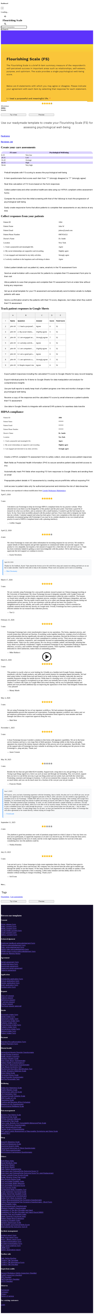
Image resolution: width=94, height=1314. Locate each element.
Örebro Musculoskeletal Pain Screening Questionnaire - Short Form (26, 1202)
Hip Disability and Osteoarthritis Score (15, 1225)
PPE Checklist (6, 1277)
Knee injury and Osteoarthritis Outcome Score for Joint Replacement (27, 1173)
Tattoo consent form (9, 935)
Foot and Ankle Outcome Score (13, 1186)
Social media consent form (11, 931)
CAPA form (5, 1248)
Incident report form (8, 1235)
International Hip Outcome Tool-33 (14, 1227)
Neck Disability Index (8, 1204)
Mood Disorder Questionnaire (12, 1077)
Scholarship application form (12, 979)
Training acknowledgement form (13, 945)
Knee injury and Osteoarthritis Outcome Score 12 (19, 1171)
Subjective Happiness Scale (11, 1088)
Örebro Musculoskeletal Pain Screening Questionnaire (21, 1200)
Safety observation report (11, 1250)
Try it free (13, 115)
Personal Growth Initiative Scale (13, 1096)
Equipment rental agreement (11, 968)
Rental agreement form (10, 962)
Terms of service (7, 1296)
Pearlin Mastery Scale (9, 1090)
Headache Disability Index (10, 1221)
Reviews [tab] (7, 142)
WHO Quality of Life (8, 1098)
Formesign (5, 1290)
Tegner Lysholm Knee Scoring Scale (14, 1175)
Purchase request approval (11, 1006)
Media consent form (9, 929)
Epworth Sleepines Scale (10, 1142)
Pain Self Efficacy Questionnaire (13, 1125)
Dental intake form (8, 1017)
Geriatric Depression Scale (11, 1223)
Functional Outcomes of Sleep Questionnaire (18, 1148)
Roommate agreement (9, 966)
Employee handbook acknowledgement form (18, 943)
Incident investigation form (11, 1242)
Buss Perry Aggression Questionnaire (15, 1065)
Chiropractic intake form (10, 1021)
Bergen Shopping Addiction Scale (13, 1071)
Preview (41, 115)
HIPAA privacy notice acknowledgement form (18, 951)
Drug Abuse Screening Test (11, 1067)
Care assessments (16, 897)
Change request (7, 1004)
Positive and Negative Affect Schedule (15, 1102)
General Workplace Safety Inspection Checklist (19, 1273)
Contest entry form (8, 987)
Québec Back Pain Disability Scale (13, 1194)
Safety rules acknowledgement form (15, 949)
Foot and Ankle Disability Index (12, 1181)
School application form (10, 981)
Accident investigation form (11, 1244)
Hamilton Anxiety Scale (9, 1059)
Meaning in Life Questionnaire (12, 1104)
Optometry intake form (9, 1019)
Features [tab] (5, 136)
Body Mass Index (7, 1161)
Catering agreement (8, 970)
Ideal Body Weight (8, 1165)
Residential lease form (9, 964)
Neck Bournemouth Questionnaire (14, 1206)
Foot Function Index (8, 1188)
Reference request (8, 1000)
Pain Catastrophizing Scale (11, 1127)
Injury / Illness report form (11, 1239)
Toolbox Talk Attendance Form (12, 1262)
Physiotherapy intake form (11, 1025)
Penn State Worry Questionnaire (13, 1061)
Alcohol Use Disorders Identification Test (16, 1069)
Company (4, 1292)
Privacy (3, 1294)
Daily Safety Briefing (8, 1258)
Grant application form (9, 985)
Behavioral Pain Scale (9, 1117)
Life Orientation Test (9, 1094)
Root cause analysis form (11, 1246)
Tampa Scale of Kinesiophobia (12, 1129)
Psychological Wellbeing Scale (12, 1106)
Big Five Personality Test (10, 1079)
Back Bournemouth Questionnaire (14, 1196)
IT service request (8, 1002)
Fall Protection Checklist (10, 1279)
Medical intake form (8, 1031)
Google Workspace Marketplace (54, 491)
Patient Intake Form (8, 1033)
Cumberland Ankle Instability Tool (13, 1190)
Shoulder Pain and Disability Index (13, 1214)
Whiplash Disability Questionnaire (13, 1208)
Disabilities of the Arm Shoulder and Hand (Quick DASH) (22, 1212)
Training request (7, 998)
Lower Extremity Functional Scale (13, 1192)
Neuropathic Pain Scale (10, 1121)
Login (3, 1305)
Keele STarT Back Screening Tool (13, 1198)
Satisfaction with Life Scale (11, 1092)
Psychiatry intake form (9, 1015)
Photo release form (8, 924)
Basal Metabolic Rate (9, 1163)
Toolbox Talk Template (9, 1260)
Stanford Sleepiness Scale (11, 1144)
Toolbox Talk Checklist (9, 1265)
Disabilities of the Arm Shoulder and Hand (17, 1210)
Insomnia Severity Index (10, 1146)
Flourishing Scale (7, 1100)
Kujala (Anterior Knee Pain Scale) (13, 1177)
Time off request (7, 996)
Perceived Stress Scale (9, 1075)
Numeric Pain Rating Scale (11, 1115)
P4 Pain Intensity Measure (11, 1119)
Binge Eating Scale (8, 1073)
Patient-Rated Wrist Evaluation (12, 1218)
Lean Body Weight (8, 1167)
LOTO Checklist (7, 1281)
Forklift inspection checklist (11, 1275)
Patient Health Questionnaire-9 (12, 1063)
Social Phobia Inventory (10, 1054)
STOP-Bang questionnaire (11, 1150)
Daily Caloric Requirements (11, 1169)
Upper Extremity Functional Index (13, 1216)
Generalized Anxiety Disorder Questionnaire (17, 1052)
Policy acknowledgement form (12, 947)
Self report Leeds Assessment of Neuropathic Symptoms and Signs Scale (29, 1131)
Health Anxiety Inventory (10, 1057)
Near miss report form (9, 1237)
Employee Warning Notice (10, 953)
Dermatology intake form (10, 1029)
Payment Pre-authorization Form (13, 1042)
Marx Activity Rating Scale (11, 1179)
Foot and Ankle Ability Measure (13, 1183)
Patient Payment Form (9, 1044)
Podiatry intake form (9, 1027)
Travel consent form (9, 933)
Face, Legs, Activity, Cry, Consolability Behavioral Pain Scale (23, 1123)
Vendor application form (10, 983)
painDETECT (5, 1133)
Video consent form (8, 926)
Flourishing (5, 897)
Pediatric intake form (9, 1023)
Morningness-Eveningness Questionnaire (16, 1152)
